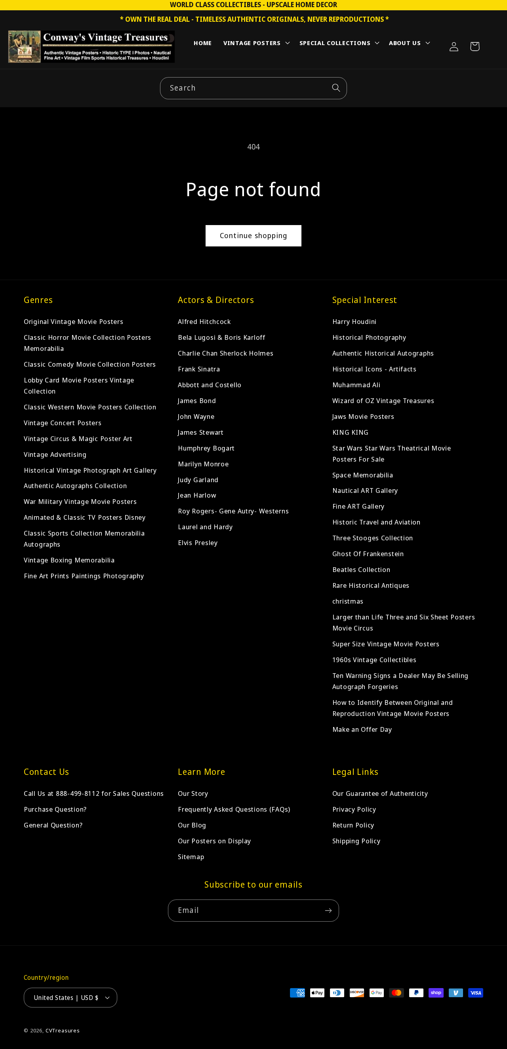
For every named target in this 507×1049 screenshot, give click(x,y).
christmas (348, 601)
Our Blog (192, 824)
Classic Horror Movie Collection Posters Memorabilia (87, 343)
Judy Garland (198, 479)
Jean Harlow (197, 495)
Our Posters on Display (214, 840)
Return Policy (353, 824)
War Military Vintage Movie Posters (80, 501)
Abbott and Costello (210, 384)
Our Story (193, 793)
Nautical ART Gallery (365, 490)
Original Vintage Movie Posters (74, 321)
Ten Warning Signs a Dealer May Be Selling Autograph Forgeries (400, 681)
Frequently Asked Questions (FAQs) (234, 809)
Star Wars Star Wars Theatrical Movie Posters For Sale (391, 453)
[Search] (336, 88)
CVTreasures (63, 1030)
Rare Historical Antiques (371, 585)
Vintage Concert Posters (63, 422)
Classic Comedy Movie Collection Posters (90, 364)
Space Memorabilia (362, 474)
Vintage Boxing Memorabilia (69, 560)
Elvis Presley (197, 542)
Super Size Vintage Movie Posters (386, 644)
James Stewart (200, 432)
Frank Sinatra (199, 368)
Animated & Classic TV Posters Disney (85, 517)
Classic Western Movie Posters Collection (90, 406)
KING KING (350, 432)
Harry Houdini (354, 321)
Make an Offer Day (362, 729)
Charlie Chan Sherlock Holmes (225, 353)
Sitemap (191, 856)
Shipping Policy (356, 840)
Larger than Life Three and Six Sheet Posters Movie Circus (403, 623)
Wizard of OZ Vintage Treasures (383, 400)
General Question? (53, 824)
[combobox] (253, 88)
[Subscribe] (328, 910)
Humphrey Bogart (206, 448)
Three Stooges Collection (372, 538)
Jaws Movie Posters (363, 416)
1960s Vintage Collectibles (374, 660)
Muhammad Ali (356, 384)
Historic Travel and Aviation (376, 522)
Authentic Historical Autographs (383, 353)
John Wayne (196, 416)
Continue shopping (253, 235)
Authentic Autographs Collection (75, 485)
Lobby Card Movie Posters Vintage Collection (79, 385)
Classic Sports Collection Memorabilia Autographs (84, 539)
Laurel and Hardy (205, 527)
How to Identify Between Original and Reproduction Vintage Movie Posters (392, 708)
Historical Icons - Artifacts (374, 368)
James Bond (197, 400)
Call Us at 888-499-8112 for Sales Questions (94, 793)
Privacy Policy (354, 809)
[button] (256, 44)
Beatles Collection (361, 569)
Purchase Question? (55, 809)
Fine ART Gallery (358, 506)
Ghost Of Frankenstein (368, 554)
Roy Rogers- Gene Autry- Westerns (233, 511)
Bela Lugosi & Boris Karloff (221, 337)
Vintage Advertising (55, 454)
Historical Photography (369, 337)
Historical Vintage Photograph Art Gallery (90, 470)
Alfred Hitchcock (204, 321)
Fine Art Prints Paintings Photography (84, 576)
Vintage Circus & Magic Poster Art (78, 438)
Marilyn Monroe (203, 463)
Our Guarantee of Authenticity (380, 793)
